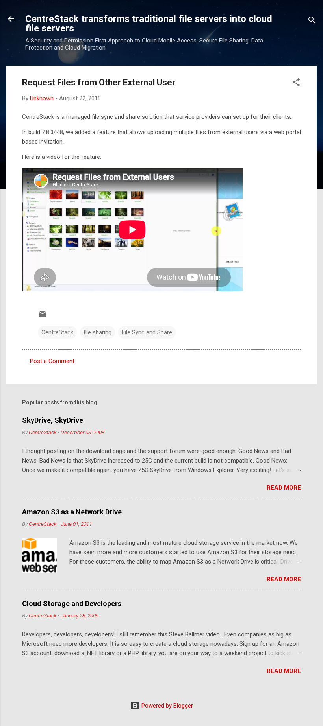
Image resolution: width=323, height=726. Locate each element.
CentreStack (57, 332)
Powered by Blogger (166, 705)
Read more (284, 487)
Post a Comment (52, 361)
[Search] (312, 21)
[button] (296, 83)
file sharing (97, 332)
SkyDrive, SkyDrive (52, 420)
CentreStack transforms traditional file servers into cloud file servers (148, 23)
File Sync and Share (147, 332)
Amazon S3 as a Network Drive (72, 512)
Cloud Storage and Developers (71, 603)
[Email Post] (42, 316)
